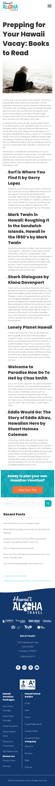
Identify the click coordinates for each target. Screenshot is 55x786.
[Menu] (49, 6)
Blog (27, 760)
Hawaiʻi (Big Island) (33, 724)
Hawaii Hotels (31, 731)
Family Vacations (10, 726)
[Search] (48, 503)
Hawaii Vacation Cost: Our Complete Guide (21, 523)
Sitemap (6, 766)
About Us (29, 746)
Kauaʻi (27, 717)
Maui (27, 710)
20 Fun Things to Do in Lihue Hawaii (18, 548)
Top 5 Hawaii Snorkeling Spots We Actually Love (23, 563)
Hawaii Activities (32, 738)
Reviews (28, 753)
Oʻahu (27, 703)
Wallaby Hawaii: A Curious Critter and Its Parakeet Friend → (28, 581)
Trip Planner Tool (10, 751)
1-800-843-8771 (27, 656)
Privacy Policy (9, 760)
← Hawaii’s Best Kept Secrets (14, 576)
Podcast (28, 767)
